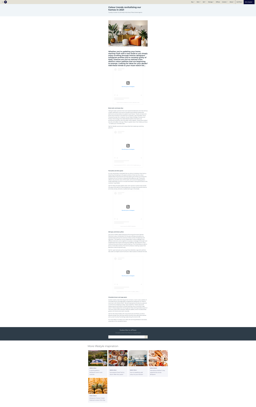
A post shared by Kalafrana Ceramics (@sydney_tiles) (128, 102)
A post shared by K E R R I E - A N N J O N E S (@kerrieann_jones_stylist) (129, 165)
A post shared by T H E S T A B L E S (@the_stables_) (128, 291)
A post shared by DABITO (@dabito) (128, 226)
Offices (218, 2)
